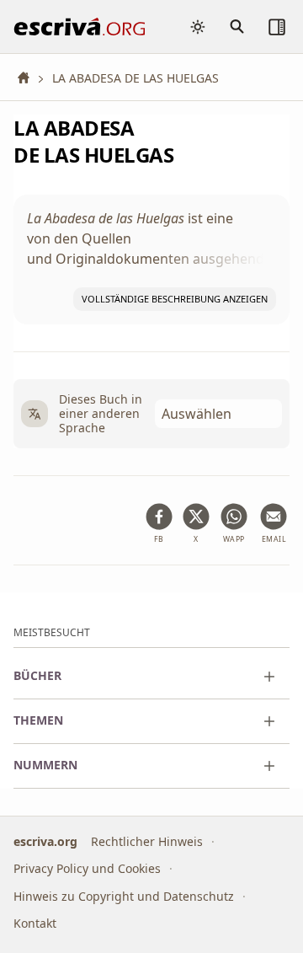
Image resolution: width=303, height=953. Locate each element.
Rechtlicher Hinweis (147, 841)
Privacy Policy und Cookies (87, 868)
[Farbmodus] (198, 27)
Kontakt (34, 923)
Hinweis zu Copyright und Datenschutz (123, 896)
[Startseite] (29, 78)
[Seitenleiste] (277, 27)
